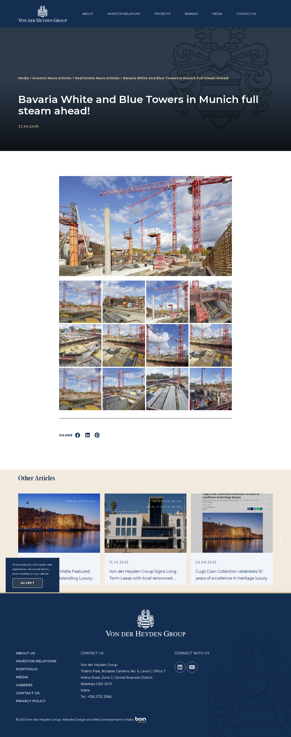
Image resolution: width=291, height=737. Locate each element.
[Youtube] (192, 667)
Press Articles (81, 501)
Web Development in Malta (113, 719)
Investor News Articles (51, 78)
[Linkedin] (180, 667)
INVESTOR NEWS (167, 501)
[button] (90, 13)
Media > (25, 78)
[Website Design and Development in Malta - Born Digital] (140, 720)
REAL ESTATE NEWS (164, 506)
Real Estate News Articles (97, 78)
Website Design (74, 719)
